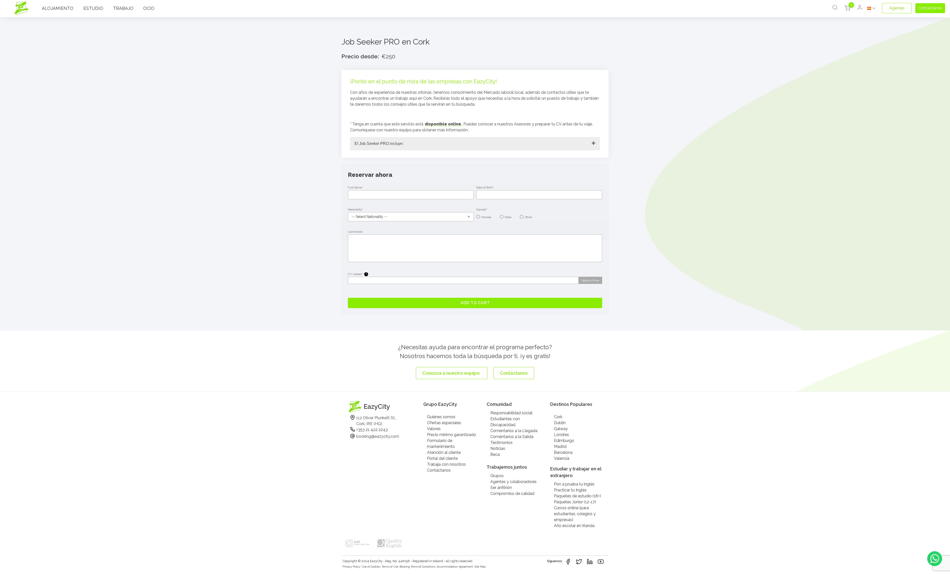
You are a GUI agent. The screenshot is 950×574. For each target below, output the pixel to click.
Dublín (560, 422)
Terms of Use (389, 566)
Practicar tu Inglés (570, 490)
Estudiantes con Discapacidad (505, 421)
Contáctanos (439, 470)
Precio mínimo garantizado (451, 434)
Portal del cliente (442, 458)
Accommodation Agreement (455, 566)
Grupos (497, 475)
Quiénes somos (441, 416)
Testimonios (501, 442)
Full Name (355, 187)
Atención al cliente (444, 452)
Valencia (561, 458)
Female (486, 217)
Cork (558, 416)
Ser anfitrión (501, 487)
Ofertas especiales (444, 422)
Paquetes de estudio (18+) (577, 496)
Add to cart (475, 302)
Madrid (560, 446)
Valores (434, 428)
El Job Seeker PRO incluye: (379, 143)
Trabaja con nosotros (446, 464)
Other (528, 217)
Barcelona (563, 452)
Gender (481, 209)
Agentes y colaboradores (513, 481)
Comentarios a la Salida (511, 436)
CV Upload (357, 274)
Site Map (480, 566)
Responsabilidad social (511, 413)
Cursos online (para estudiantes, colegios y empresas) (575, 513)
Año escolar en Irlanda (574, 525)
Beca (495, 454)
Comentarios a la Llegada (513, 430)
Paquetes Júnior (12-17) (575, 502)
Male (508, 217)
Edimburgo (564, 440)
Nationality (355, 209)
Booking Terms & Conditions (417, 566)
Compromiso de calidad (512, 493)
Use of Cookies (371, 566)
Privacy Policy (351, 566)
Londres (561, 434)
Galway (561, 428)
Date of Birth (485, 187)
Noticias (497, 448)
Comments (355, 231)
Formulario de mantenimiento (441, 443)
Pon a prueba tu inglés (574, 484)
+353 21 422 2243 (372, 429)
